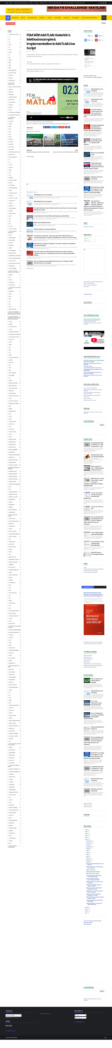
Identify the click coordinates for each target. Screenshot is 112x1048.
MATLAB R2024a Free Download (43, 195)
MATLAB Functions (13, 459)
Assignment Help (88, 294)
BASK (10, 126)
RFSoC (10, 655)
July (87, 850)
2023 (86, 835)
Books (50, 17)
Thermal (11, 782)
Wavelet (11, 825)
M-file (10, 436)
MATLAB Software (13, 479)
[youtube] (103, 3)
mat (10, 843)
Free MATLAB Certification (21, 2)
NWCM (10, 551)
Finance (11, 324)
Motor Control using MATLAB (90, 285)
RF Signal (11, 653)
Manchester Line (13, 494)
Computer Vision (13, 193)
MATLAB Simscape (13, 473)
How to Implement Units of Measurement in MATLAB (93, 879)
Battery (11, 139)
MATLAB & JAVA (12, 439)
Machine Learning (13, 491)
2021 (86, 839)
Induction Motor (13, 388)
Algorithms (12, 80)
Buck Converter (13, 157)
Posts (87, 238)
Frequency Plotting (14, 337)
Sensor (10, 713)
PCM (10, 590)
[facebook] (99, 3)
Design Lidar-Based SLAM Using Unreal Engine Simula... (93, 876)
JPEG (10, 398)
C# (9, 159)
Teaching (11, 774)
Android (11, 92)
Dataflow (11, 245)
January (88, 862)
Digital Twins (12, 260)
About (11, 2)
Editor (10, 279)
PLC (10, 598)
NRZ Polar (11, 544)
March (88, 858)
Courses (42, 17)
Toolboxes (11, 784)
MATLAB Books (12, 444)
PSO (10, 608)
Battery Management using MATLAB (92, 395)
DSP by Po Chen (12, 228)
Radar (10, 660)
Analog (11, 89)
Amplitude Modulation (14, 86)
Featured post (88, 587)
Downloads (12, 265)
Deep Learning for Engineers (90, 667)
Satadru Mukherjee (14, 705)
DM (9, 223)
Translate (16, 1017)
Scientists (11, 710)
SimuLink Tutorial (88, 366)
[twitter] (101, 3)
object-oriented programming (12, 846)
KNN (10, 406)
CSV (10, 172)
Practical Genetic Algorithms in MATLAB (93, 643)
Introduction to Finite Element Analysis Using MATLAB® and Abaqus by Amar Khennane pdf (34, 142)
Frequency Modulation (14, 334)
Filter (10, 321)
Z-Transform (12, 838)
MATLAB (38, 131)
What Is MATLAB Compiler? (92, 873)
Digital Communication (14, 258)
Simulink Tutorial (13, 736)
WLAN (10, 817)
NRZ (10, 539)
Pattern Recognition (14, 610)
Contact (36, 2)
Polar (10, 621)
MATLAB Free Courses (89, 226)
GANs (10, 344)
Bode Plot (11, 149)
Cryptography (12, 208)
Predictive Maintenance (15, 629)
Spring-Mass (12, 750)
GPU (10, 347)
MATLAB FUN (12, 457)
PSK (10, 605)
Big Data (11, 141)
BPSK (10, 136)
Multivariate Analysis (14, 534)
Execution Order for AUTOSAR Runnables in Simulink (93, 894)
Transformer (12, 789)
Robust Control (13, 684)
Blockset (11, 144)
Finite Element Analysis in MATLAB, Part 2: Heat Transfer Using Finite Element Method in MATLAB (69, 142)
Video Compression (13, 810)
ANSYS (10, 60)
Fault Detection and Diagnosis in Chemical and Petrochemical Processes (14, 313)
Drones (11, 274)
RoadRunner (12, 679)
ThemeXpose (14, 1037)
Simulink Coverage (13, 733)
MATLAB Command (13, 449)
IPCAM (10, 380)
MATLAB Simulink (13, 476)
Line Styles (11, 424)
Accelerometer (12, 70)
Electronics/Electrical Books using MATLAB (93, 569)
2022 (86, 837)
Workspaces (12, 833)
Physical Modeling (13, 615)
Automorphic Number (14, 112)
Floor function (13, 326)
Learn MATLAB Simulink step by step (92, 367)
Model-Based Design (14, 521)
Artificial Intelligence (88, 658)
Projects (15, 17)
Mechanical (12, 504)
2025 (86, 831)
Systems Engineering (14, 771)
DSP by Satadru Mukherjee (12, 232)
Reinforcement (12, 677)
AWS (10, 67)
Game (10, 354)
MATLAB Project (13, 471)
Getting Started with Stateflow (93, 871)
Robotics (11, 682)
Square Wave (12, 752)
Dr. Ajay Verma (12, 268)
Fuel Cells (11, 339)
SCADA (10, 690)
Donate (31, 2)
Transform (11, 787)
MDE (10, 486)
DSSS (10, 235)
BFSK (10, 129)
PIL (9, 595)
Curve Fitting (12, 213)
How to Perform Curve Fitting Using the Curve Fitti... (94, 867)
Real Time (11, 669)
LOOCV (10, 416)
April (87, 856)
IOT (9, 377)
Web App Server (12, 828)
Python (11, 637)
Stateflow (11, 757)
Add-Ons (11, 75)
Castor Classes (13, 180)
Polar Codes (12, 623)
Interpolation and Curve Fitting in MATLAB (93, 642)
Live (10, 426)
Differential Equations (14, 255)
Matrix (10, 502)
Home (7, 2)
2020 (86, 907)
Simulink (66, 17)
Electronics (12, 285)
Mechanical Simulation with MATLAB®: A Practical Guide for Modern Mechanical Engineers (93, 594)
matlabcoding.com (11, 1030)
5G (9, 47)
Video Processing (88, 806)
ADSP (10, 52)
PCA (10, 587)
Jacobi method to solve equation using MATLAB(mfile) (97, 543)
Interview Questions (14, 395)
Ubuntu (11, 799)
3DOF (10, 44)
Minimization (12, 512)
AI (9, 54)
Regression (11, 674)
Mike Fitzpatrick (13, 509)
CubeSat (11, 210)
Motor (10, 528)
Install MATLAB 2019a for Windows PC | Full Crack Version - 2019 (97, 444)
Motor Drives (86, 397)
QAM (10, 642)
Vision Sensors (12, 812)
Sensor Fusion (12, 715)
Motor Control (13, 531)
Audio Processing (88, 803)
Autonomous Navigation (11, 118)
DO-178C (11, 226)
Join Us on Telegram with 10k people (92, 920)
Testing (11, 779)
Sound (10, 747)
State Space (12, 755)
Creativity (11, 205)
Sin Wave (11, 738)
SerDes (10, 718)
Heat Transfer (12, 372)
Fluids (10, 329)
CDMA (10, 170)
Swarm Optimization (14, 769)
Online (10, 577)
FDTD (10, 296)
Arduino (11, 104)
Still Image (11, 762)
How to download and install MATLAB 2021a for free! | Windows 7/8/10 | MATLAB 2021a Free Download (93, 520)
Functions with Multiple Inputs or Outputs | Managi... (94, 885)
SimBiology (11, 728)
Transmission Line (13, 792)
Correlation (12, 200)
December (89, 841)
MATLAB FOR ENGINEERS (14, 454)
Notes (23, 17)
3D (9, 42)
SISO (10, 697)
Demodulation (12, 253)
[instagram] (105, 3)
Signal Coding (12, 723)
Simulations (12, 731)
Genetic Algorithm (13, 357)
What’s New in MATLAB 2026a (42, 222)
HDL (10, 365)
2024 (86, 833)
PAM (10, 585)
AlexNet (11, 78)
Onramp (11, 580)
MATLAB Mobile (12, 462)
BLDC (10, 131)
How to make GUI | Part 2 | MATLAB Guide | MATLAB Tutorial (97, 468)
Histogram (11, 375)
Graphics (11, 362)
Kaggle (10, 408)
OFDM (10, 572)
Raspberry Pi (12, 663)
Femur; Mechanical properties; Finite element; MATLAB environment (14, 318)
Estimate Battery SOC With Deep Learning (93, 281)
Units (10, 802)
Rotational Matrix (13, 687)
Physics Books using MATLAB (90, 572)
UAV (10, 797)
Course (10, 203)
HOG (10, 367)
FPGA (10, 306)
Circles (10, 182)
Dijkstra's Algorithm (14, 263)
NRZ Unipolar (12, 546)
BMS (10, 134)
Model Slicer (12, 518)
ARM (10, 62)
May (87, 854)
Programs (75, 17)
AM (9, 57)
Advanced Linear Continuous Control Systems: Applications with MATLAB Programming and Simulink (92, 320)
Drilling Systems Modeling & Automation (13, 272)
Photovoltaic (12, 613)
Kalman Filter (12, 411)
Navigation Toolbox (14, 559)
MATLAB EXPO (12, 452)
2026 (86, 829)
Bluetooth (11, 147)
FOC (10, 304)
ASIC (10, 65)
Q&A (10, 640)
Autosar (11, 121)
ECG (10, 277)
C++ (10, 162)
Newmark (11, 564)
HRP (10, 370)
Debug (10, 248)
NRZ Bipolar (12, 541)
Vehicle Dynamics (13, 807)
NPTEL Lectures (12, 536)
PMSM (10, 600)
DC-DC (10, 216)
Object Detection (13, 575)
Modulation (12, 526)
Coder (10, 190)
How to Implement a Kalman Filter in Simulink (97, 680)
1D (9, 37)
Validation (11, 805)
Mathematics (12, 499)
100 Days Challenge (80, 2)
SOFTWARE (58, 17)
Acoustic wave (12, 72)
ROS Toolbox (12, 658)
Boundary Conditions (14, 152)
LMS (10, 413)
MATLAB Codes (12, 447)
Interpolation (12, 393)
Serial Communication (14, 720)
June (87, 852)
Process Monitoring (14, 632)
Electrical (11, 282)
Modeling (11, 523)
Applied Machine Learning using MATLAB (93, 665)
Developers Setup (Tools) (90, 75)
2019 (86, 909)
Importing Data (13, 385)
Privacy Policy (44, 2)
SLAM (10, 700)
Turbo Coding (12, 794)
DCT (10, 218)
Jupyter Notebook (13, 401)
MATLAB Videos (12, 481)
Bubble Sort (12, 154)
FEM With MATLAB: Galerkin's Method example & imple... (95, 898)
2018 (86, 911)
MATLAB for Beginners (14, 484)
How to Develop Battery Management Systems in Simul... (92, 393)
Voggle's (11, 815)
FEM (10, 299)
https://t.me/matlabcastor (45, 122)
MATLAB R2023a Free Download (43, 201)
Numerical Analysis (13, 569)
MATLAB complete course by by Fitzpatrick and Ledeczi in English (94, 361)
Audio (10, 109)
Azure (10, 123)
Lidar (10, 419)
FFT (9, 301)
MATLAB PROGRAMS (13, 465)
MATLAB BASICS (12, 442)
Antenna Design (13, 97)
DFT (10, 221)
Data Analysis (12, 237)
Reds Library (12, 672)
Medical (11, 507)
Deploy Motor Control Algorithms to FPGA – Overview (94, 891)
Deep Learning (12, 250)
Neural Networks (13, 562)
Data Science (12, 240)
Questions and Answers (89, 17)
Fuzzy (10, 342)
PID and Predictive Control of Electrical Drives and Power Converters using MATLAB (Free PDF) (93, 113)
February (88, 860)
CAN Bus (11, 167)
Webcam (11, 830)
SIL (9, 692)
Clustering (11, 185)
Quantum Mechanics (14, 650)
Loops (10, 434)
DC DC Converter (87, 398)
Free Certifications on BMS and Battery (93, 77)
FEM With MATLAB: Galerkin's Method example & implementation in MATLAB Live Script (52, 142)
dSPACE (10, 840)
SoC (10, 741)
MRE (10, 489)
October (88, 844)
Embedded (11, 291)
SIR (9, 695)
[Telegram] (97, 3)
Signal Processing (13, 725)
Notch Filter (12, 567)
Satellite (11, 707)
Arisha (10, 107)
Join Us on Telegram (68, 2)
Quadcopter (12, 647)
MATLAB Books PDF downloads (91, 570)
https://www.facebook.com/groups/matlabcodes (56, 123)
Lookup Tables (12, 431)
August (88, 848)
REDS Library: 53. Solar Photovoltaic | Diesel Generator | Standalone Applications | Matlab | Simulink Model (94, 482)
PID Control (86, 286)
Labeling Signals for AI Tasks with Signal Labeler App (94, 904)
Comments (88, 241)
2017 (86, 913)
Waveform (11, 822)
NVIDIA (10, 549)
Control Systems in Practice (90, 400)
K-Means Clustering (14, 403)
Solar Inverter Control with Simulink (14, 744)
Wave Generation (13, 820)
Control (11, 195)
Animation (11, 94)
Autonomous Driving (14, 115)
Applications (32, 17)
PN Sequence (12, 603)
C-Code (10, 164)
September (89, 846)
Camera (11, 177)
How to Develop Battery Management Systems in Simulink (92, 373)
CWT (10, 175)
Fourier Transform (13, 331)
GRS (10, 349)
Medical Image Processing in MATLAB (45, 229)
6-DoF (10, 49)
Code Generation (13, 187)
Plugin (10, 618)
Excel (10, 293)
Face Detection (12, 309)
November (89, 843)
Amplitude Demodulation (11, 84)
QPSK (10, 645)
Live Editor (11, 429)
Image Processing (13, 383)
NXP (10, 554)
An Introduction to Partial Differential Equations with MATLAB (51, 216)
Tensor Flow (12, 776)
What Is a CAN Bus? (90, 869)
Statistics (11, 760)
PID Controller (12, 592)
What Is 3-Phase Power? (89, 283)
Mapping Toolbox (13, 497)
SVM (10, 702)
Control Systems (13, 198)
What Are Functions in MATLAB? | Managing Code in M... (94, 888)
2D (9, 39)
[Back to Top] (105, 1038)
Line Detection (12, 421)
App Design (11, 99)
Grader (10, 360)
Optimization (12, 582)
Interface (11, 390)
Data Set (11, 242)
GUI (9, 352)
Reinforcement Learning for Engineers (92, 663)
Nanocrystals (12, 557)
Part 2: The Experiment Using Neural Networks (96, 703)
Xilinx (10, 835)
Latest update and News (55, 2)
